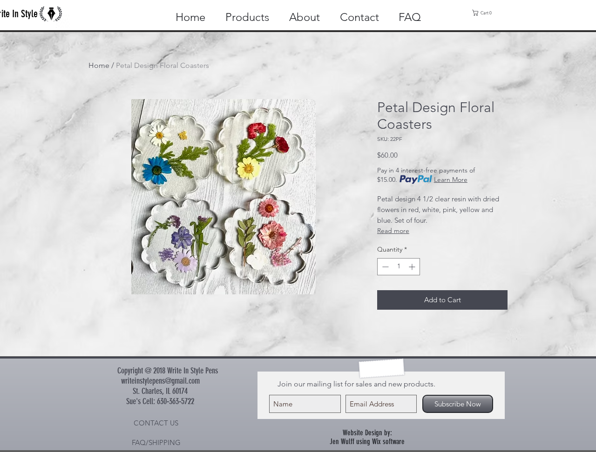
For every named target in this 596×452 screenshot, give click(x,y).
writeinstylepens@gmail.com (160, 381)
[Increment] (413, 267)
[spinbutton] (398, 267)
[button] (484, 13)
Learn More (450, 179)
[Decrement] (384, 267)
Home (98, 65)
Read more (393, 230)
